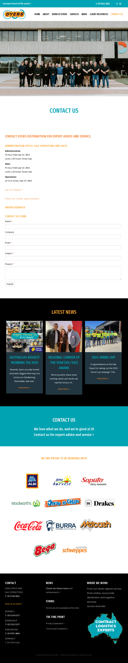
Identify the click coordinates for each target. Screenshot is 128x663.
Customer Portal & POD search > (16, 3)
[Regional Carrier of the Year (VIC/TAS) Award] (64, 336)
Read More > (24, 387)
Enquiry (9, 264)
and (59, 588)
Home (37, 14)
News (84, 14)
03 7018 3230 (13, 642)
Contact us (117, 14)
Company (9, 232)
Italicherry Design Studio (81, 655)
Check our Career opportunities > (22, 198)
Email (8, 242)
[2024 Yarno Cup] (103, 336)
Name (8, 221)
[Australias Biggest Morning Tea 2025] (24, 336)
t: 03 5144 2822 (103, 3)
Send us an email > (13, 603)
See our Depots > (14, 189)
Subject (9, 253)
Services (74, 14)
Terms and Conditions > (57, 628)
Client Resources (99, 14)
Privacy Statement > (55, 623)
